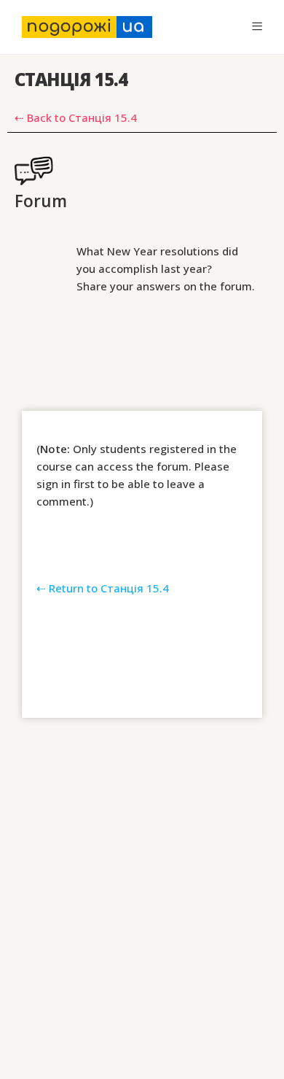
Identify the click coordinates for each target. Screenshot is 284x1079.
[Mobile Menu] (257, 27)
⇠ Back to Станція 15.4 (76, 117)
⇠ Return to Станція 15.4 (102, 588)
